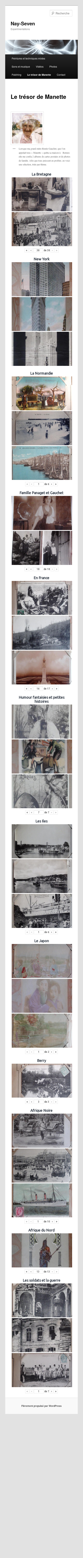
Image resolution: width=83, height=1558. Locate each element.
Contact (61, 74)
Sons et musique (21, 66)
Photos (53, 66)
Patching (16, 74)
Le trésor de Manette (39, 74)
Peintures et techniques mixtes (28, 58)
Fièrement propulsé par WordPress (41, 1406)
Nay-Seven (23, 23)
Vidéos (40, 66)
